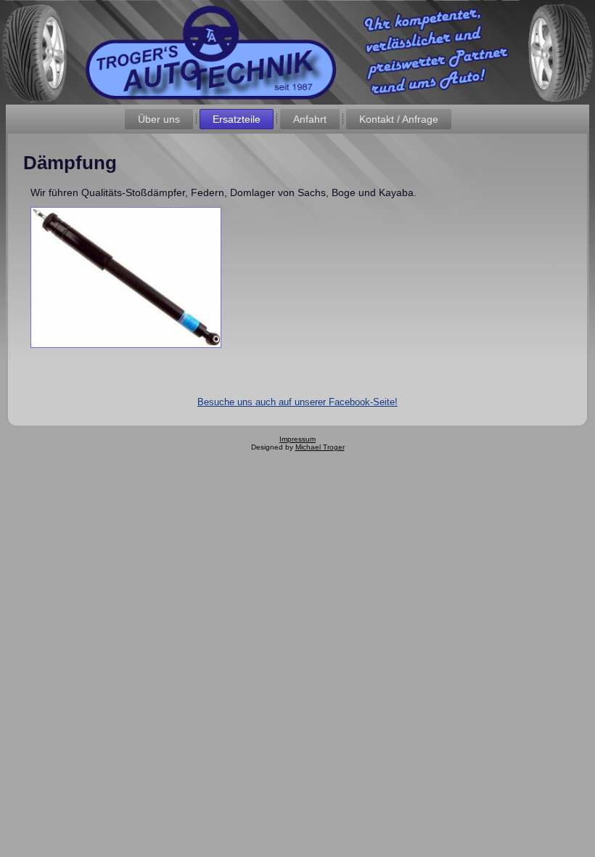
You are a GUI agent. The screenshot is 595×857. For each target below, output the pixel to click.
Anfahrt (310, 119)
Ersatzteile (236, 119)
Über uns (159, 119)
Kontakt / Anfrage (398, 119)
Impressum (297, 439)
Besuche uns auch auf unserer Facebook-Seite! (297, 402)
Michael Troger (320, 447)
